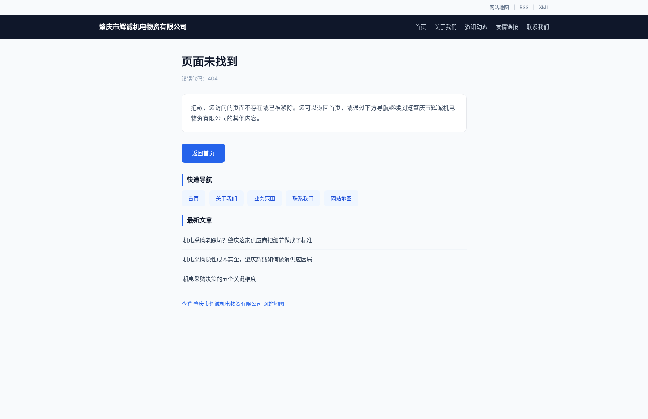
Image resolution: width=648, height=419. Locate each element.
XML (544, 7)
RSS (523, 7)
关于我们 (445, 26)
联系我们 (537, 26)
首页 (420, 26)
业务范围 (264, 198)
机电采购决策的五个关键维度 (219, 278)
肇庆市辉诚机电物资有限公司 (143, 27)
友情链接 (507, 26)
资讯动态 (476, 26)
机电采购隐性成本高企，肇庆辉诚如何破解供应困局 (247, 259)
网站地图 (499, 7)
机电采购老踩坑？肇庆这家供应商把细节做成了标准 (247, 240)
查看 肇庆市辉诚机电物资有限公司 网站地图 (233, 303)
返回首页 (203, 153)
